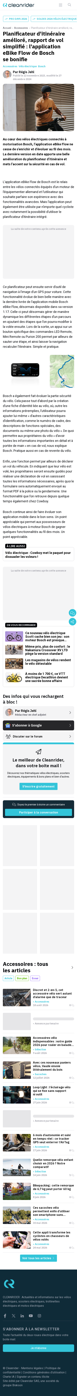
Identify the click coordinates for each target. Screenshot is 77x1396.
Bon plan (22, 978)
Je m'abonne (38, 1348)
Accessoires (21, 28)
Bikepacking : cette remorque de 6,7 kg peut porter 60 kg (53, 1187)
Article (8, 978)
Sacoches (40, 1074)
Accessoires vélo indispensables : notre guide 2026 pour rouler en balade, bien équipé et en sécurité (52, 1041)
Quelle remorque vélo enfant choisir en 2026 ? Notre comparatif (53, 1163)
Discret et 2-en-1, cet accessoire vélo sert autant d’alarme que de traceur (52, 993)
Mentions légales (32, 1368)
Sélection (40, 1049)
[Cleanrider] (18, 5)
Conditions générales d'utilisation (44, 1372)
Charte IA (8, 1376)
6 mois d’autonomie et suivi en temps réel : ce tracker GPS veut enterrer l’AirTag (52, 1138)
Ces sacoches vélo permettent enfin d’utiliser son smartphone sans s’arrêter (51, 1211)
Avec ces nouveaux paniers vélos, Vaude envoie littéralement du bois (52, 1066)
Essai (35, 978)
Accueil (7, 28)
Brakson (17, 1385)
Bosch (41, 66)
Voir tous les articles (37, 1258)
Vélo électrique (28, 66)
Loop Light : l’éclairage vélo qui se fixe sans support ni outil (52, 1090)
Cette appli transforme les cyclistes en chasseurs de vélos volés (51, 1236)
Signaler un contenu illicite (33, 1376)
